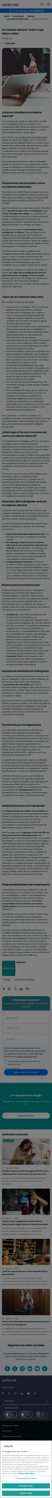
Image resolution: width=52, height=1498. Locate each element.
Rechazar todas (26, 1486)
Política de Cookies (26, 1473)
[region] (26, 1469)
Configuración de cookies (26, 1478)
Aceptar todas (26, 1493)
